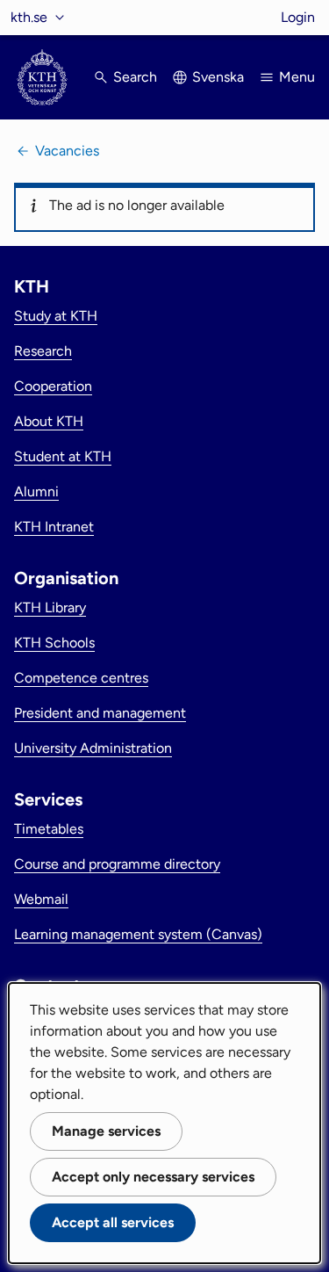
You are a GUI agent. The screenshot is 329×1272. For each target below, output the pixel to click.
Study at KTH (55, 315)
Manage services (106, 1131)
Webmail (41, 899)
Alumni (36, 491)
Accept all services (113, 1222)
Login (298, 17)
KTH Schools (54, 642)
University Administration (93, 748)
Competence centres (81, 677)
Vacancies (67, 150)
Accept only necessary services (153, 1176)
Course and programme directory (117, 864)
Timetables (48, 828)
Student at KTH (62, 456)
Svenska (218, 77)
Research (43, 351)
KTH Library (50, 607)
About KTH (48, 421)
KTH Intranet (54, 526)
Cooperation (53, 386)
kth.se (29, 17)
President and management (100, 713)
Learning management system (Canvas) (138, 934)
